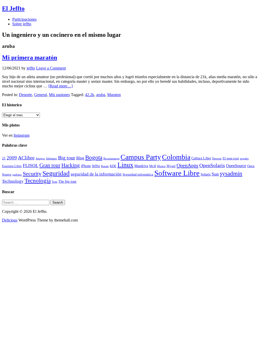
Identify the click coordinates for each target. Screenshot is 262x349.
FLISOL (30, 165)
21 (4, 158)
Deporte (25, 94)
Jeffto (96, 166)
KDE (113, 166)
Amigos (40, 158)
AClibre (26, 157)
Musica (161, 166)
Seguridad (56, 173)
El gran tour (231, 158)
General (40, 94)
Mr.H (152, 166)
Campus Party (141, 157)
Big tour (66, 157)
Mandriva (141, 166)
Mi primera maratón (29, 57)
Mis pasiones (59, 94)
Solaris (206, 174)
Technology (13, 181)
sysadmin (231, 173)
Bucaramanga (111, 158)
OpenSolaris (212, 165)
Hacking (70, 165)
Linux (125, 165)
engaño (244, 158)
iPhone (86, 166)
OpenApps (187, 165)
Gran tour (49, 165)
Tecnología (38, 180)
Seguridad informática (138, 174)
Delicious (9, 220)
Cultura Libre (201, 158)
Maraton (114, 94)
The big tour (67, 181)
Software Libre (177, 173)
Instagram (21, 135)
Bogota (93, 157)
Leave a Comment (51, 68)
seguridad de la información (96, 174)
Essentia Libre (12, 166)
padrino (17, 174)
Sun (215, 174)
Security (32, 173)
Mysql (171, 166)
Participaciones (24, 19)
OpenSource (236, 166)
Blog (80, 158)
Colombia (176, 157)
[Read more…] (60, 86)
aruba (100, 94)
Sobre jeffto (21, 24)
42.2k (89, 94)
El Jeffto (13, 8)
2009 (12, 157)
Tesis (54, 181)
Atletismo (51, 158)
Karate (105, 166)
